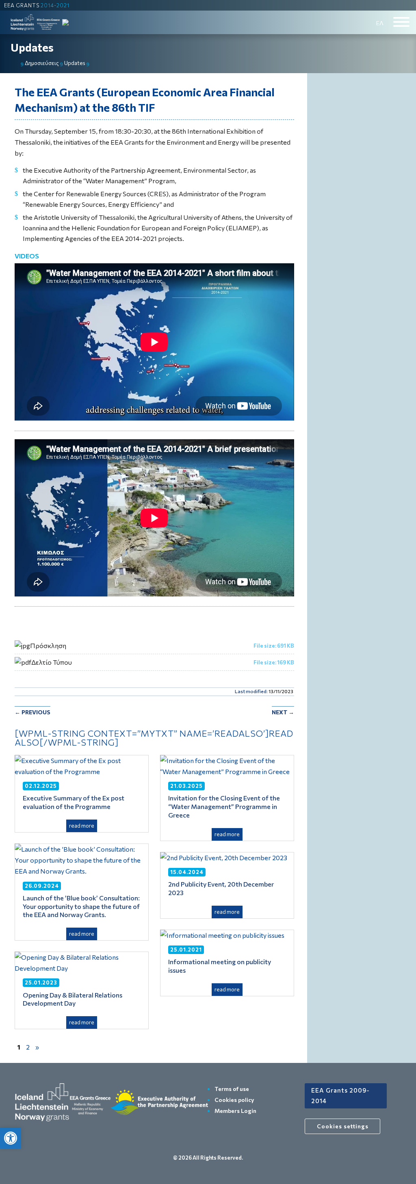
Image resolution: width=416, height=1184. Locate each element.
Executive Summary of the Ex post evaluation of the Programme (73, 802)
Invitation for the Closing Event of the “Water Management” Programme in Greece (224, 806)
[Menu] (401, 22)
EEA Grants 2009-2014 (340, 1095)
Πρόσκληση (48, 645)
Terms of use (231, 1088)
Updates (32, 47)
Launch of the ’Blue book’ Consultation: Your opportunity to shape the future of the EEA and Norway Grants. (81, 906)
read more (81, 825)
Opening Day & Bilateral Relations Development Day (72, 999)
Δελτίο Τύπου (51, 662)
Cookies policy (234, 1099)
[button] (10, 1138)
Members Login (235, 1110)
